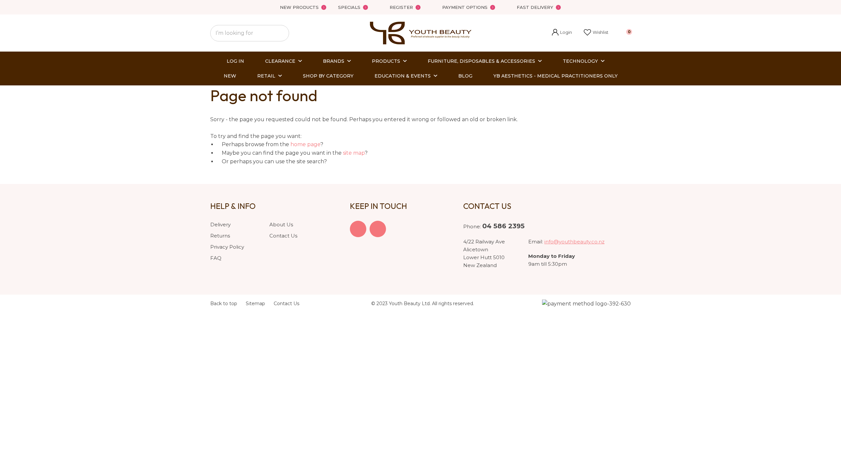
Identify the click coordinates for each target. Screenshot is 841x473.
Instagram (378, 229)
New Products (299, 7)
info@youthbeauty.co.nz (574, 241)
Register (401, 7)
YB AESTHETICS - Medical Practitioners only (555, 76)
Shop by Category (328, 76)
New (230, 76)
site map (354, 153)
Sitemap (255, 303)
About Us (281, 224)
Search (281, 33)
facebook (358, 229)
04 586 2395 (503, 226)
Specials (349, 7)
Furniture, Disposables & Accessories (481, 61)
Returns (220, 236)
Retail (266, 76)
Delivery (220, 224)
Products (386, 61)
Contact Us (283, 236)
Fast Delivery (535, 7)
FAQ (215, 258)
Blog (465, 76)
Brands (333, 61)
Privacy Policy (227, 247)
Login (562, 33)
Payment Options (465, 7)
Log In (235, 61)
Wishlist (600, 32)
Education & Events (403, 76)
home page (305, 144)
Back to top (223, 303)
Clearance (280, 61)
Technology (580, 61)
